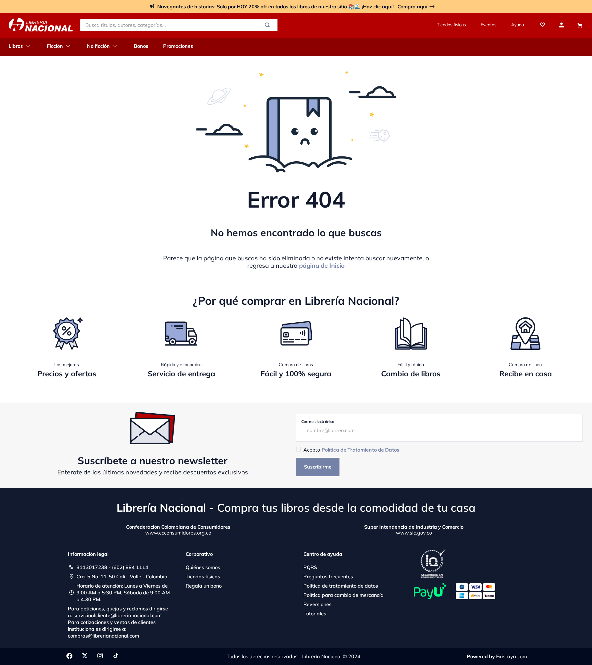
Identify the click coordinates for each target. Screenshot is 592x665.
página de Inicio (322, 265)
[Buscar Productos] (268, 25)
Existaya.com (511, 656)
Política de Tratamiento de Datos (360, 450)
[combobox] (179, 25)
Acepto (351, 450)
